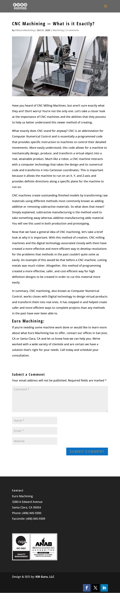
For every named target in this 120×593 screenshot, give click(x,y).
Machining (58, 30)
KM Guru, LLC (44, 576)
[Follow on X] (95, 588)
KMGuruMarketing (25, 30)
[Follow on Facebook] (86, 588)
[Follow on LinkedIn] (104, 588)
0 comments (72, 30)
